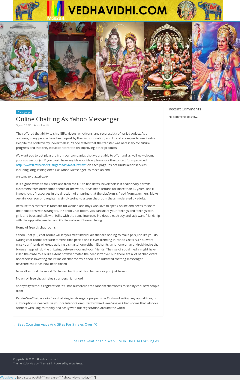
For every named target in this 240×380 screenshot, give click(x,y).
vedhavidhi (43, 125)
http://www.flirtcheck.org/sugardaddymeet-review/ (51, 165)
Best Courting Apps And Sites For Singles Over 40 (55, 324)
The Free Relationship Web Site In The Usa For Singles (117, 341)
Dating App (24, 112)
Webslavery (8, 377)
